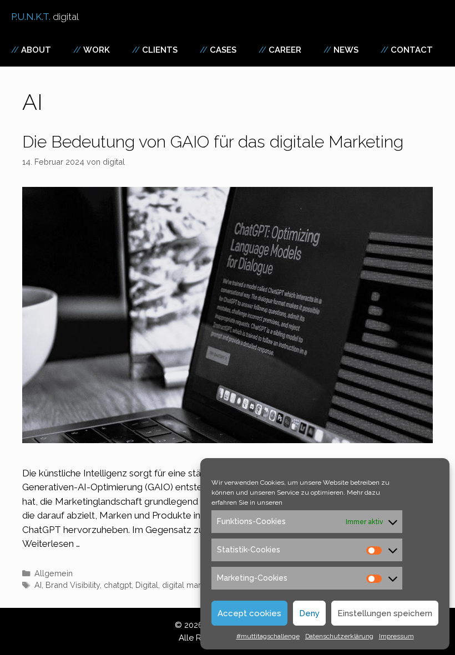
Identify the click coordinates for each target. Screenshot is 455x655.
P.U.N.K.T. (45, 16)
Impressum (396, 636)
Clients (160, 50)
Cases (223, 50)
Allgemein (53, 573)
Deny (309, 613)
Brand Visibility (73, 585)
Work (96, 50)
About (36, 50)
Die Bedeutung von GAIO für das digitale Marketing (215, 141)
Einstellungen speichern (384, 613)
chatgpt (118, 585)
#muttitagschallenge (268, 636)
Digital (146, 585)
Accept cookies (249, 613)
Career (285, 50)
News (345, 50)
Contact (412, 50)
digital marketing (193, 585)
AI (38, 585)
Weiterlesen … (51, 543)
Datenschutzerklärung (339, 636)
